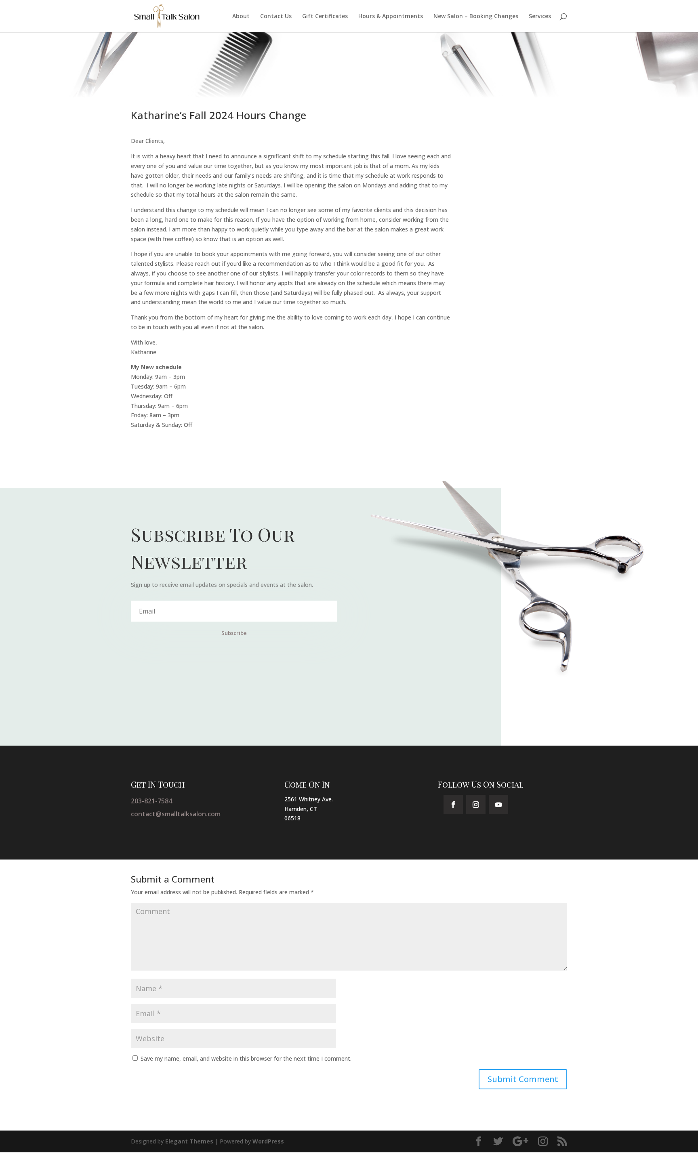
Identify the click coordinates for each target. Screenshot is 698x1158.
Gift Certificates (325, 16)
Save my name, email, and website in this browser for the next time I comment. (246, 1058)
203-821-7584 (151, 801)
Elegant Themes (189, 1141)
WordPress (268, 1141)
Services (540, 16)
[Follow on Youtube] (498, 804)
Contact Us (276, 16)
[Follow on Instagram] (476, 804)
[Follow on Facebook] (453, 804)
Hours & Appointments (390, 16)
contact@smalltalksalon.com (176, 813)
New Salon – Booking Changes (475, 16)
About (241, 16)
